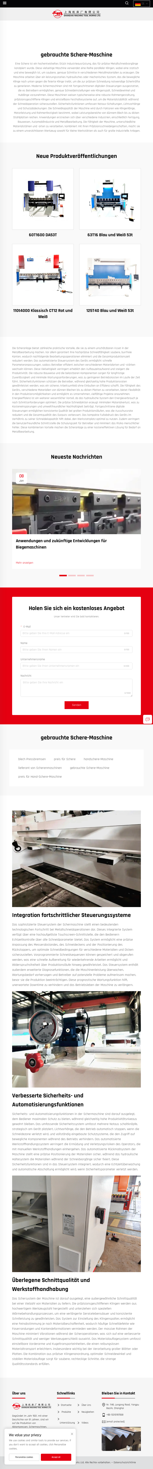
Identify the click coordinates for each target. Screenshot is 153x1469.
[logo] (31, 1406)
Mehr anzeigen (24, 563)
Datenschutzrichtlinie (125, 1462)
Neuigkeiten (87, 1412)
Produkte (66, 1412)
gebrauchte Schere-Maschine (89, 768)
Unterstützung (67, 1422)
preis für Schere (65, 759)
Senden (76, 705)
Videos (84, 1422)
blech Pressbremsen (32, 759)
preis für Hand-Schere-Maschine (40, 776)
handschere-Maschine (98, 759)
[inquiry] (147, 719)
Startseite (66, 1405)
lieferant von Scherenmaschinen (40, 768)
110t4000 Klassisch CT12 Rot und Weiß (43, 314)
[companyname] (76, 14)
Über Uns (86, 1405)
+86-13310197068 (114, 1414)
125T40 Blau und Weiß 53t (110, 310)
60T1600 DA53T (43, 235)
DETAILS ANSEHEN (43, 199)
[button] (63, 575)
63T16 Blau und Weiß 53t (110, 235)
